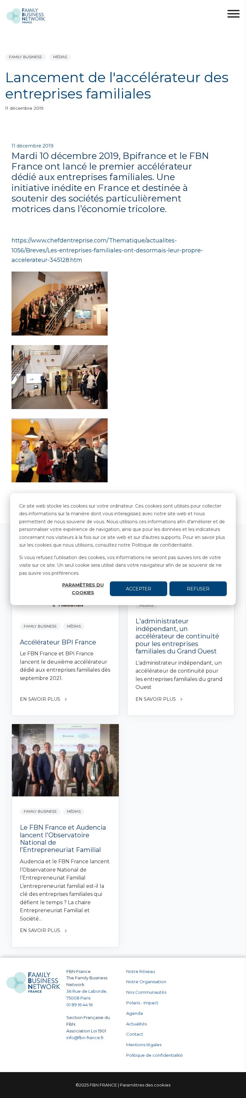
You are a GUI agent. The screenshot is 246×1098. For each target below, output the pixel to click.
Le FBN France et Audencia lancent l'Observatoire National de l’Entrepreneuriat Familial (63, 839)
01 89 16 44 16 (80, 1004)
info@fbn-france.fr (85, 1037)
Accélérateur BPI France (58, 642)
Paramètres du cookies (83, 589)
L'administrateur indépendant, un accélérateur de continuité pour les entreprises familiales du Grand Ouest (177, 636)
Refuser (198, 589)
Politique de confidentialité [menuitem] (154, 1055)
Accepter (138, 589)
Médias (60, 57)
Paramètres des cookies (145, 1084)
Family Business (25, 57)
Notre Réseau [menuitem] (140, 971)
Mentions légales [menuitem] (143, 1044)
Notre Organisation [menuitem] (146, 981)
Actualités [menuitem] (136, 1023)
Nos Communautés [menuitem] (146, 992)
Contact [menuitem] (134, 1034)
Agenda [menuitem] (134, 1013)
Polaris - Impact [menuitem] (142, 1002)
